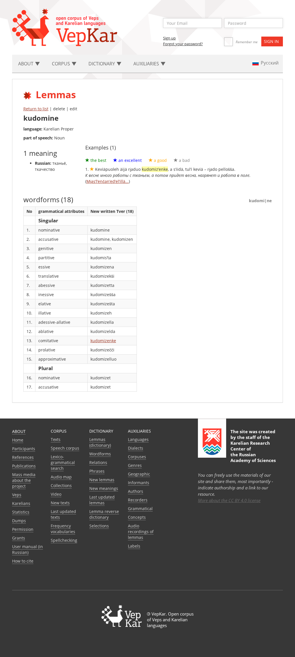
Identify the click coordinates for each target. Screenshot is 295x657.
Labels (134, 546)
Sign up (169, 38)
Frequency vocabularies (63, 528)
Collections (61, 485)
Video (56, 494)
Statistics (20, 512)
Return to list (35, 108)
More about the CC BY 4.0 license (229, 500)
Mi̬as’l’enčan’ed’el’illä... (107, 181)
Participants (23, 448)
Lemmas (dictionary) (100, 442)
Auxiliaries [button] (146, 63)
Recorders (138, 500)
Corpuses (137, 456)
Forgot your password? (183, 43)
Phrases (97, 471)
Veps (16, 494)
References (23, 457)
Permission (22, 529)
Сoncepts (137, 517)
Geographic (139, 474)
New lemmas (101, 479)
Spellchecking (64, 540)
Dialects (135, 448)
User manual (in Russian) (27, 549)
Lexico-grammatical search (63, 462)
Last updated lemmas (102, 499)
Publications (24, 466)
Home (17, 440)
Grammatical (140, 508)
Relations (98, 462)
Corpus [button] (61, 63)
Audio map (61, 477)
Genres (135, 465)
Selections (99, 526)
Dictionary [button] (102, 63)
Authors (135, 491)
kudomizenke (103, 340)
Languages (138, 439)
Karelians (21, 503)
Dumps (19, 520)
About (19, 431)
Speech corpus (65, 448)
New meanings (103, 488)
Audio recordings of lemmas (141, 531)
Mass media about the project (23, 480)
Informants (138, 482)
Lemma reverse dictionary (104, 514)
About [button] (26, 63)
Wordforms (100, 454)
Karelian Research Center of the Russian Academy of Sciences (253, 451)
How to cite (22, 561)
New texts (60, 502)
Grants (18, 538)
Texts (55, 439)
